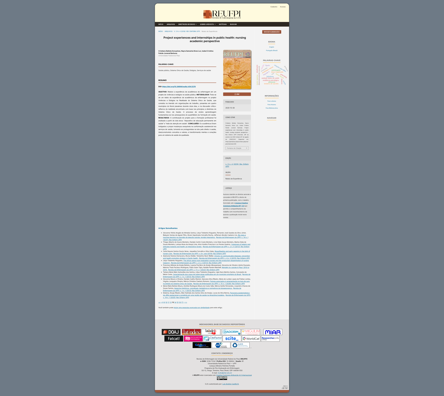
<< (159, 302)
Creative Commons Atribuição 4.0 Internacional (234, 375)
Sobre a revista (207, 24)
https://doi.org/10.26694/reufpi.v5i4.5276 (179, 86)
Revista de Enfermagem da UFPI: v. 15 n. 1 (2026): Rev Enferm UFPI (219, 284)
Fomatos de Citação (234, 148)
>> (186, 302)
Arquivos (171, 24)
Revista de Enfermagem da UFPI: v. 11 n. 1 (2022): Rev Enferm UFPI (193, 270)
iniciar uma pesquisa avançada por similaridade (192, 308)
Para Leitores (271, 101)
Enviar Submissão (272, 32)
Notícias (223, 24)
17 (182, 302)
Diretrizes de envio (186, 24)
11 (168, 302)
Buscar (233, 24)
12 (171, 302)
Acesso (283, 7)
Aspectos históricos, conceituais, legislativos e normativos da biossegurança (203, 288)
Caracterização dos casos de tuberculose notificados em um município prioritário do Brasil (207, 274)
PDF (237, 94)
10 (166, 302)
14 (175, 302)
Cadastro (273, 7)
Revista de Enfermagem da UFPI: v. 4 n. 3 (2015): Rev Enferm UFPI (224, 258)
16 (180, 302)
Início (160, 24)
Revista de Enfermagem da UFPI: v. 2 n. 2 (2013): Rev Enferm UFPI (196, 263)
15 (178, 302)
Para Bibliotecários (272, 108)
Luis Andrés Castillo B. (230, 384)
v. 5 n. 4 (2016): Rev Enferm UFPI (187, 31)
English (271, 47)
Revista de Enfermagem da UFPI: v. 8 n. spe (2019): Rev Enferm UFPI (199, 254)
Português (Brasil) (272, 50)
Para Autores (272, 104)
